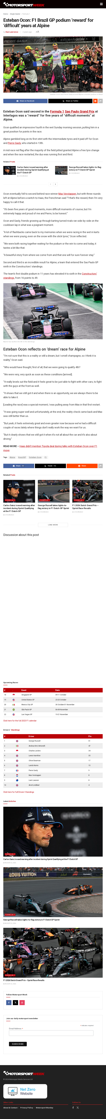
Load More (53, 525)
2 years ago (27, 32)
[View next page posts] (55, 184)
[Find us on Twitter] (15, 1002)
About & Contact (10, 1108)
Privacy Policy (26, 1108)
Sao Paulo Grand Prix (79, 111)
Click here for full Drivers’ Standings (18, 792)
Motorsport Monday (44, 1108)
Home (5, 14)
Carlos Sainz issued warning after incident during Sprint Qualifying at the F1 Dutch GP (33, 170)
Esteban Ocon (35, 457)
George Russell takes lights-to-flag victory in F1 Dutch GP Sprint (31, 920)
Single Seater (15, 14)
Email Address (16, 1028)
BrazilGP (22, 457)
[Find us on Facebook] (8, 1002)
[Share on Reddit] (95, 101)
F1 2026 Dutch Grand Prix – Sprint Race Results (23, 980)
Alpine (12, 457)
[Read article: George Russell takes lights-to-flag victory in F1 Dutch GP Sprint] (61, 170)
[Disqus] (53, 573)
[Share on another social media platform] (100, 101)
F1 (46, 457)
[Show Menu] (101, 4)
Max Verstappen (67, 193)
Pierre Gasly (14, 143)
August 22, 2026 (10, 863)
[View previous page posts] (50, 184)
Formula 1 (26, 14)
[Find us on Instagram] (22, 1002)
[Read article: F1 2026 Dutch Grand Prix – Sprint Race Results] (88, 491)
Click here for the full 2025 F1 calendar (20, 721)
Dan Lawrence (12, 32)
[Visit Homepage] (24, 4)
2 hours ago (23, 176)
